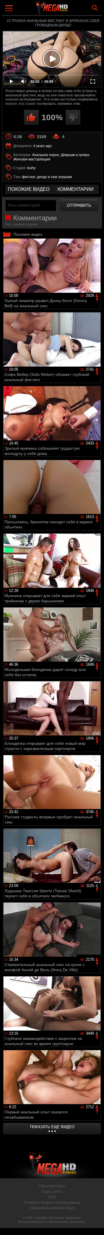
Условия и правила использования (52, 1203)
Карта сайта (52, 1192)
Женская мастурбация (31, 159)
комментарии (75, 189)
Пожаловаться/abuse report (52, 1208)
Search (95, 8)
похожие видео (28, 189)
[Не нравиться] (73, 117)
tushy (31, 168)
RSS (52, 1197)
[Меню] (10, 9)
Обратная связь (52, 1186)
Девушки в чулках (75, 155)
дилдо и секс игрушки (54, 177)
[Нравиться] (31, 117)
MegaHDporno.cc (68, 10)
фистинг (28, 177)
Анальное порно (45, 155)
